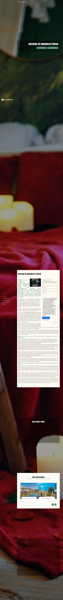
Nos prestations (6, 300)
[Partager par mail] (25, 2)
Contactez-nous (53, 47)
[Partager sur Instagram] (20, 2)
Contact (5, 304)
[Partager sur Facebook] (18, 2)
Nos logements (6, 302)
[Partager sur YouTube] (23, 2)
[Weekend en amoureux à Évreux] (35, 282)
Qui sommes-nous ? (7, 298)
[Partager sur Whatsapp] (22, 2)
